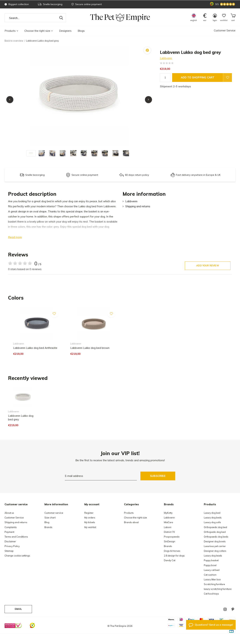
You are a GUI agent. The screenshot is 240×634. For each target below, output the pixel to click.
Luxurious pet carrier (215, 546)
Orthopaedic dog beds (216, 536)
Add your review (207, 265)
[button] (32, 153)
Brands (48, 527)
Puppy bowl (210, 565)
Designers (65, 30)
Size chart (50, 517)
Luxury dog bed (212, 512)
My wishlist (90, 527)
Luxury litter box (212, 579)
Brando (168, 546)
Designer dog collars (215, 550)
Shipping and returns (137, 206)
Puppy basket (211, 560)
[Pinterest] (233, 609)
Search (61, 18)
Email (18, 609)
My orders (89, 517)
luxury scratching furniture (218, 589)
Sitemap (9, 550)
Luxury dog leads (213, 555)
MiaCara (168, 522)
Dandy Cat (169, 560)
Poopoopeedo (172, 536)
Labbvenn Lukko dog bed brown (89, 348)
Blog (46, 522)
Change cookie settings (17, 555)
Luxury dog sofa (212, 522)
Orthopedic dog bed (215, 532)
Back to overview (14, 40)
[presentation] (9, 99)
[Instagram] (225, 609)
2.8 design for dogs (174, 555)
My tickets (89, 522)
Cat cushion (210, 574)
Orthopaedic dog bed (215, 527)
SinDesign (169, 541)
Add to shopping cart (198, 77)
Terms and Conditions (16, 536)
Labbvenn (166, 58)
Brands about (131, 522)
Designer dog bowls (215, 541)
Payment (9, 532)
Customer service (53, 512)
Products (10, 30)
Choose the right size (37, 30)
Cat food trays (211, 593)
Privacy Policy (12, 546)
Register (88, 512)
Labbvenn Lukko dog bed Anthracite (35, 348)
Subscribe (158, 476)
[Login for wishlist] (227, 77)
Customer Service (224, 30)
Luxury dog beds (213, 517)
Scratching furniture (214, 584)
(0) (175, 63)
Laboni (167, 527)
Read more (15, 237)
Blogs (81, 30)
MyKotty (168, 512)
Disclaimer (10, 541)
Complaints (11, 527)
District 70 (169, 532)
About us (9, 512)
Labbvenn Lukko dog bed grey (20, 417)
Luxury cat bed (211, 570)
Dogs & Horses (172, 550)
